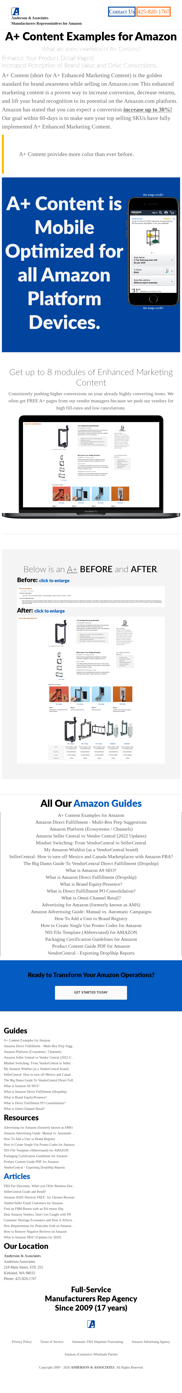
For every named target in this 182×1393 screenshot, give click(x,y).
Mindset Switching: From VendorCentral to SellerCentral (91, 842)
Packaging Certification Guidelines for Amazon (91, 939)
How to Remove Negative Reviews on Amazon (35, 1231)
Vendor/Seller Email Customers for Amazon (33, 1203)
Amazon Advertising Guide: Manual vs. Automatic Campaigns (91, 911)
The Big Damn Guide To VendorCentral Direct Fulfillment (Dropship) (91, 863)
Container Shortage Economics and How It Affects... (39, 1220)
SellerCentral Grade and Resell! (25, 1191)
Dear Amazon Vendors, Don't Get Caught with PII (37, 1214)
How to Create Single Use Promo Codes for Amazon (91, 925)
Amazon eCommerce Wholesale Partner (91, 1354)
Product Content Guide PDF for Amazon (91, 946)
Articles (17, 1176)
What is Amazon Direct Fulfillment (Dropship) (91, 877)
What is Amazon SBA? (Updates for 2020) (32, 1237)
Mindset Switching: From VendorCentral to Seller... (38, 1063)
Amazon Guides (107, 804)
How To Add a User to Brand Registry (91, 918)
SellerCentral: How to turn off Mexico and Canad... (38, 1074)
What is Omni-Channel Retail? (91, 897)
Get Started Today (91, 992)
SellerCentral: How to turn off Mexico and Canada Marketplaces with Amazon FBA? (91, 856)
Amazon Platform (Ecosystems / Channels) (91, 829)
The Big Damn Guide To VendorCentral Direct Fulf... (40, 1080)
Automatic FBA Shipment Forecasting (97, 1342)
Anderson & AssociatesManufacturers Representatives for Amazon (46, 20)
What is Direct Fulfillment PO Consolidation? (91, 891)
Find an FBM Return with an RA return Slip (33, 1209)
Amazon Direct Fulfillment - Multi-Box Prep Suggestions (91, 822)
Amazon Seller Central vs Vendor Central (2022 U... (39, 1057)
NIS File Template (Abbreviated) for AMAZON (91, 932)
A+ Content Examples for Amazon (91, 815)
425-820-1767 (153, 12)
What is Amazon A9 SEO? (91, 870)
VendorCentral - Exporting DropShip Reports (91, 953)
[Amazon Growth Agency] (15, 11)
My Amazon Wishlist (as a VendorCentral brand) (91, 849)
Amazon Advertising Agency (151, 1342)
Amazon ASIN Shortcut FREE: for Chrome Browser (39, 1197)
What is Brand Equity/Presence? (91, 884)
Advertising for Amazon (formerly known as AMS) (91, 904)
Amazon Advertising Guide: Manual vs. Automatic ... (39, 1133)
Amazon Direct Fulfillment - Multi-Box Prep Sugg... (39, 1046)
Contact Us (122, 12)
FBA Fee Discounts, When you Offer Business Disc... (40, 1186)
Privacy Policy (22, 1342)
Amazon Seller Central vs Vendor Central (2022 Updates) (91, 835)
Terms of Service (51, 1342)
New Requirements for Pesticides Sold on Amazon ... (39, 1226)
